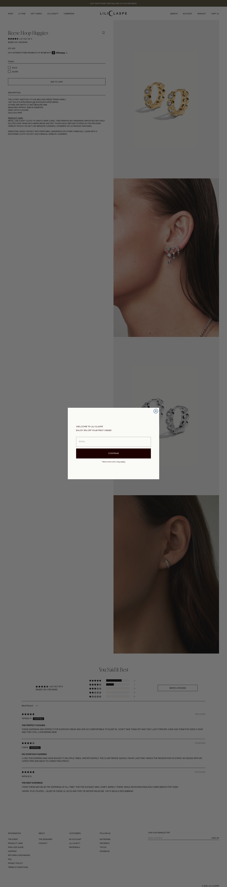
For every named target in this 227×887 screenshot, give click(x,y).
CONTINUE (113, 453)
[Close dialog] (156, 411)
